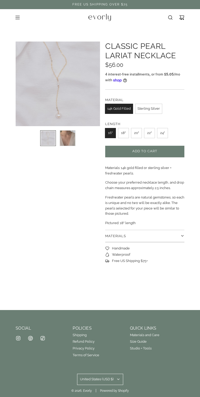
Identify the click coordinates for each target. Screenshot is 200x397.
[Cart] (182, 17)
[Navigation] (17, 17)
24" (162, 133)
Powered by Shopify (114, 391)
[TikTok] (42, 338)
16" (110, 133)
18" (123, 133)
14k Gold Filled (119, 108)
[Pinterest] (30, 338)
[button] (22, 84)
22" (149, 133)
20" (136, 133)
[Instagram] (18, 338)
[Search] (170, 17)
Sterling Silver (149, 108)
